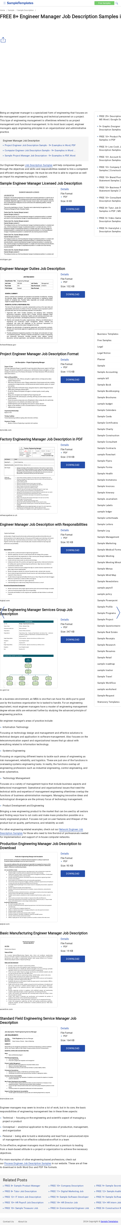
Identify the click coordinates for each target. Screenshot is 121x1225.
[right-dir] (118, 613)
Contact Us (8, 1221)
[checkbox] (5, 2)
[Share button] (4, 40)
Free (104, 3)
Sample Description (25, 10)
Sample (11, 10)
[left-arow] (3, 612)
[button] (116, 2)
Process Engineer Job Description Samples (27, 1163)
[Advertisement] (25, 86)
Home (2, 10)
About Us (22, 1221)
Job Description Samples (38, 165)
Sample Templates (109, 1221)
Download (72, 209)
